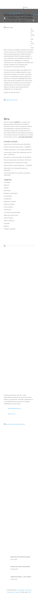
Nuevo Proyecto (8, 218)
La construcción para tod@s (12, 212)
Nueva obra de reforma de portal (13, 144)
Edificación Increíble (10, 201)
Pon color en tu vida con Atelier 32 (14, 157)
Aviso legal (21, 590)
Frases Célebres (8, 207)
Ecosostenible (8, 196)
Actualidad (7, 182)
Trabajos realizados (9, 229)
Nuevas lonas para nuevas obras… (14, 147)
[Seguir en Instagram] (5, 15)
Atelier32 (6, 185)
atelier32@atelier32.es (16, 13)
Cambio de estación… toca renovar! (14, 149)
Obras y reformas (9, 220)
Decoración (7, 190)
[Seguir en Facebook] (5, 12)
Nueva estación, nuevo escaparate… (14, 165)
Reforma (6, 226)
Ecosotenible (7, 199)
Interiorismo (7, 210)
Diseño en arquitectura (10, 193)
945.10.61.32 (11, 414)
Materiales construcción (11, 215)
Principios (7, 223)
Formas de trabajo (9, 204)
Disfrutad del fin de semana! (12, 163)
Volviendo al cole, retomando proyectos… (16, 168)
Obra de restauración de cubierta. (14, 160)
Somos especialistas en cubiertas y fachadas (17, 173)
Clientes (6, 188)
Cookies (17, 592)
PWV (29, 592)
